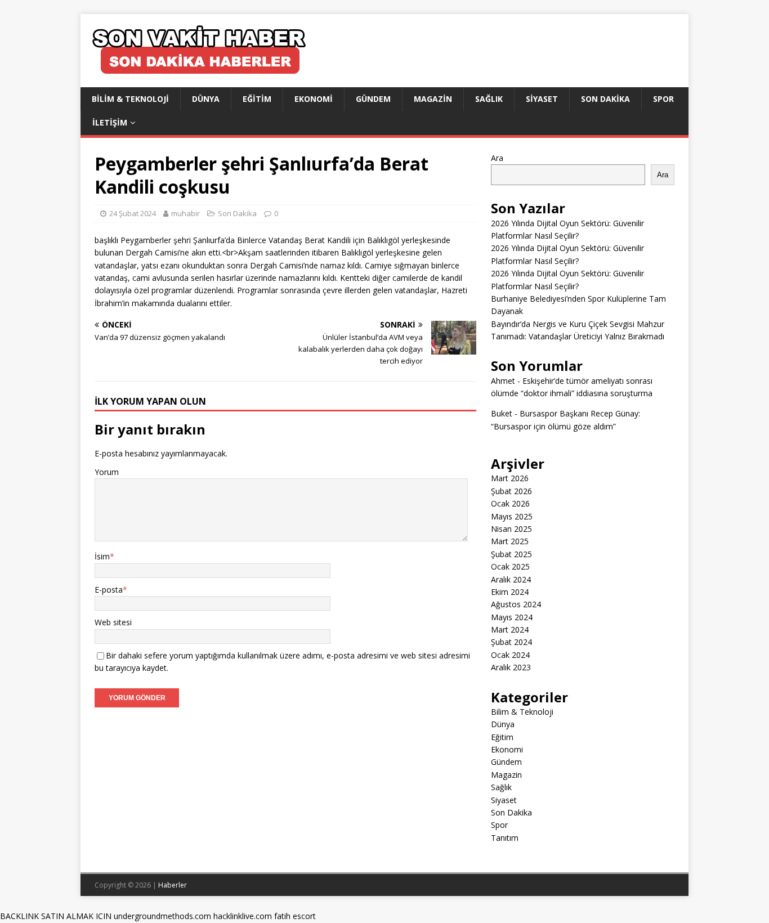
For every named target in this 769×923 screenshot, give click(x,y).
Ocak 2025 (510, 566)
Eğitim (257, 98)
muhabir (185, 213)
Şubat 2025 (511, 554)
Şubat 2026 (511, 491)
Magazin (433, 98)
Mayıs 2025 (512, 516)
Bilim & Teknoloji (130, 98)
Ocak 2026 (510, 503)
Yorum (107, 472)
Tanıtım (504, 837)
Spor (663, 98)
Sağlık (489, 98)
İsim (102, 556)
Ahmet (503, 380)
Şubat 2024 (511, 642)
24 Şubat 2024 (132, 213)
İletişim (109, 122)
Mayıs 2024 (512, 617)
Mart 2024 (510, 629)
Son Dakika (605, 98)
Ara (497, 158)
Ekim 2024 (510, 591)
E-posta (109, 589)
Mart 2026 (510, 478)
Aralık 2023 (511, 667)
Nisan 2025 (511, 528)
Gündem (373, 98)
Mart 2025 (510, 541)
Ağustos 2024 (516, 604)
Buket (501, 413)
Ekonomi (313, 98)
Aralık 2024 (511, 579)
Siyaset (542, 98)
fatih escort (295, 916)
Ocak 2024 (510, 654)
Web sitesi (113, 622)
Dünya (206, 98)
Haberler (172, 885)
